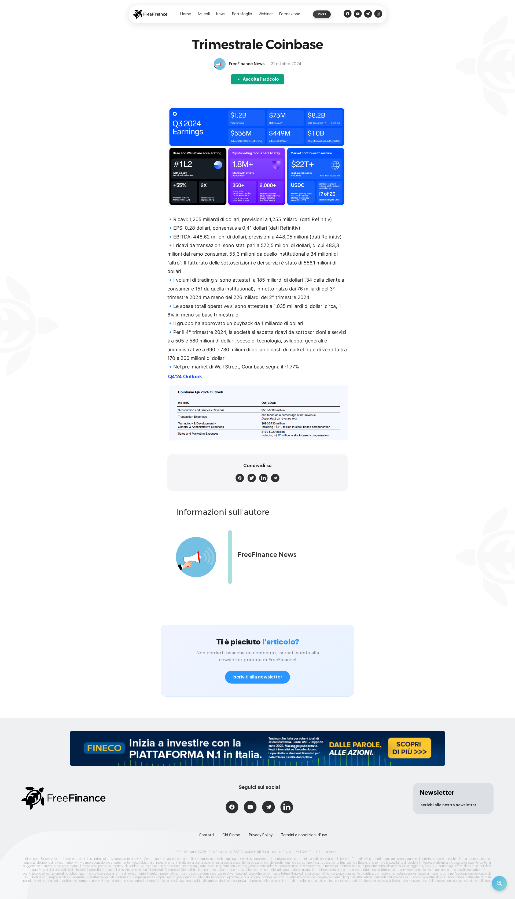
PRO (322, 14)
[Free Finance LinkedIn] (286, 808)
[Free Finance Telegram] (368, 14)
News (221, 14)
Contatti (206, 835)
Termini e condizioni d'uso (304, 835)
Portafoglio (242, 14)
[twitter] (251, 478)
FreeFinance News (267, 554)
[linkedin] (263, 478)
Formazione (289, 14)
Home (185, 14)
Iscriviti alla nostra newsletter (448, 805)
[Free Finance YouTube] (358, 14)
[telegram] (275, 478)
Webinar (266, 14)
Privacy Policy (261, 835)
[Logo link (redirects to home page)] (150, 14)
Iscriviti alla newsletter (257, 677)
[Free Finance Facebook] (348, 14)
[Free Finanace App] (378, 14)
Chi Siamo (231, 835)
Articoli (203, 14)
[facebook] (240, 478)
